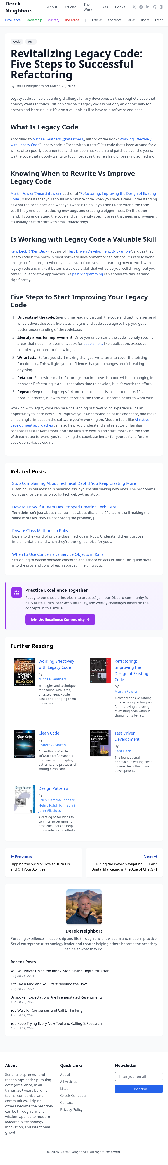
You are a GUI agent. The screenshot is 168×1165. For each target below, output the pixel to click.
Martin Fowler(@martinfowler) (35, 193)
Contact (66, 1102)
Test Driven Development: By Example (99, 251)
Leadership (34, 20)
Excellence (13, 20)
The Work (88, 7)
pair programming (87, 274)
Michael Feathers (52, 679)
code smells (93, 343)
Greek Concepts (73, 1095)
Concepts (114, 20)
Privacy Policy (71, 1109)
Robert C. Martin (52, 744)
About (52, 7)
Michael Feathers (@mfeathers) (58, 139)
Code (17, 41)
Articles (70, 7)
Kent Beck (123, 751)
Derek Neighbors (19, 7)
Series (131, 20)
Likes (104, 7)
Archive (160, 20)
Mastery (53, 20)
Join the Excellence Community (58, 619)
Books (120, 7)
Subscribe (139, 1089)
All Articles (68, 1081)
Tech (31, 41)
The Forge (72, 20)
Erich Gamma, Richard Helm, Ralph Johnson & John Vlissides (57, 805)
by (40, 673)
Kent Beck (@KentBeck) (29, 251)
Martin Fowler (126, 691)
